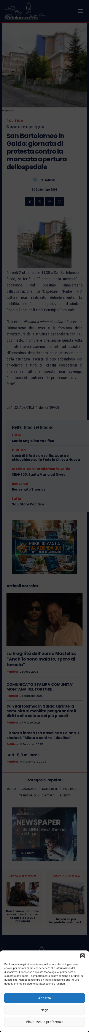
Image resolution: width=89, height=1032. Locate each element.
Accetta (44, 998)
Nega (44, 1010)
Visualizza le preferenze (45, 1022)
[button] (82, 956)
